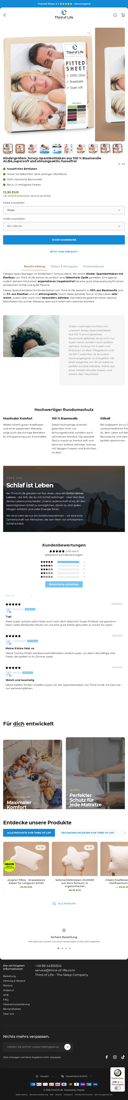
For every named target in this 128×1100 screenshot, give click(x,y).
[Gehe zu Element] (8, 149)
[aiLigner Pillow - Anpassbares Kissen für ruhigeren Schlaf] (26, 859)
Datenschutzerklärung (16, 1004)
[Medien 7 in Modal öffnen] (89, 33)
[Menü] (123, 1069)
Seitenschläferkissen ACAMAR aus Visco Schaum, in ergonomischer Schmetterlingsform (74, 883)
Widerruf (8, 990)
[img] (13, 604)
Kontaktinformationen (84, 1095)
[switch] (118, 1088)
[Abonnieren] (67, 1047)
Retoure (8, 985)
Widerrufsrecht (22, 1095)
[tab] (29, 833)
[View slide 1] (58, 948)
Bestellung (9, 976)
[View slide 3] (66, 948)
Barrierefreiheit (12, 1009)
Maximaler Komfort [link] (19, 805)
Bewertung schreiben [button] (64, 584)
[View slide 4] (69, 948)
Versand (58, 1095)
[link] (61, 975)
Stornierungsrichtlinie (103, 1095)
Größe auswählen (14, 218)
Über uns (8, 1013)
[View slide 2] (62, 948)
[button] (47, 562)
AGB (5, 995)
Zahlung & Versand (14, 980)
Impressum (68, 1095)
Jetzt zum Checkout (64, 251)
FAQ (5, 999)
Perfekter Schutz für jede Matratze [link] (85, 800)
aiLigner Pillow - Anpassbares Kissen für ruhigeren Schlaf (26, 882)
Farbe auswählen (14, 202)
